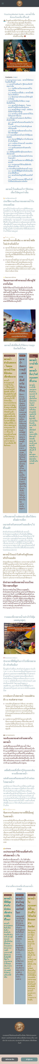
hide (15, 77)
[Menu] (3, 3)
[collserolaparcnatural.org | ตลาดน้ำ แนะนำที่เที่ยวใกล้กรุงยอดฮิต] (19, 3)
